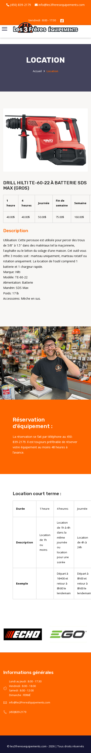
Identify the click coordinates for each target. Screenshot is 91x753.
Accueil (37, 71)
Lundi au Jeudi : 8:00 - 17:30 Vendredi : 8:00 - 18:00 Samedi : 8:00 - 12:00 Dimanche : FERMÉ (25, 688)
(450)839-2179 (17, 712)
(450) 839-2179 (20, 5)
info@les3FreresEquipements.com (29, 702)
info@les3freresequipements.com (61, 5)
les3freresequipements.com (28, 746)
